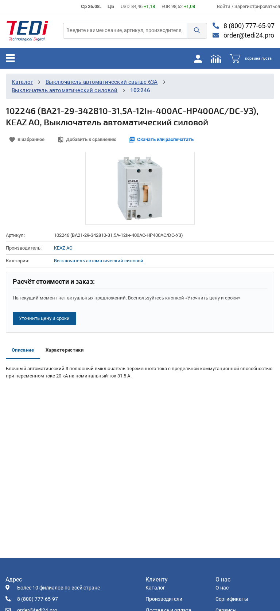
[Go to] (27, 30)
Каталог (22, 82)
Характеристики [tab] (64, 350)
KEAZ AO (63, 248)
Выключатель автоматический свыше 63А (102, 82)
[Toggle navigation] (10, 58)
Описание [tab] (23, 350)
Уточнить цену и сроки (44, 318)
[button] (197, 31)
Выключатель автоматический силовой (65, 90)
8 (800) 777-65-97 (248, 26)
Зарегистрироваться (257, 6)
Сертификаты (231, 599)
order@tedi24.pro (248, 35)
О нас (222, 588)
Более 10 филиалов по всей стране (58, 588)
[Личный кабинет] (198, 58)
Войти (224, 6)
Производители (163, 599)
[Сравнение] (216, 58)
